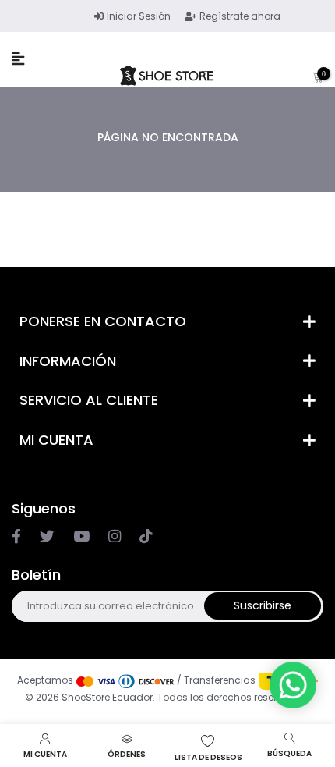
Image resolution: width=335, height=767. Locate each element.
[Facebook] (16, 537)
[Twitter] (47, 537)
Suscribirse (262, 605)
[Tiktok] (145, 537)
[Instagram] (81, 537)
